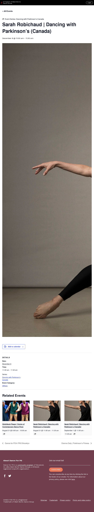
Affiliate (5, 386)
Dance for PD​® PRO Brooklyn (16, 443)
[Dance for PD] (11, 9)
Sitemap (44, 500)
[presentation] (16, 411)
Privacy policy (65, 500)
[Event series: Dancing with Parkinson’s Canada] (35, 434)
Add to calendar (14, 346)
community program (25, 465)
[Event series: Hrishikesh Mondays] (4, 434)
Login (89, 2)
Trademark (53, 500)
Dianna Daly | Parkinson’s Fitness (75, 443)
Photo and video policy (82, 500)
